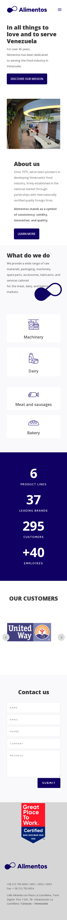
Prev (5, 637)
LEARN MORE (26, 234)
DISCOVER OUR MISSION (27, 79)
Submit (49, 783)
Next (61, 637)
